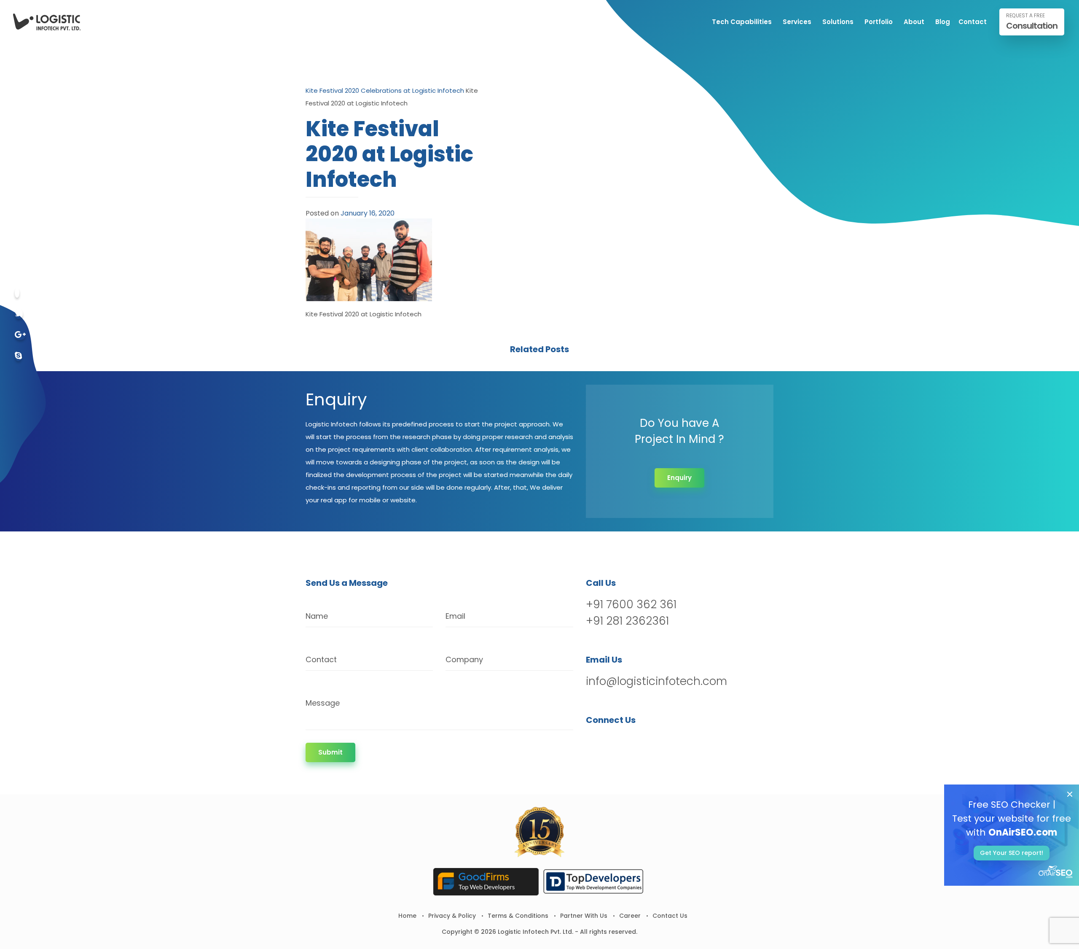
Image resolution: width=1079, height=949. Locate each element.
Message (323, 703)
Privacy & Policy (452, 915)
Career (630, 915)
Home (407, 915)
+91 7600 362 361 (631, 604)
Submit (330, 752)
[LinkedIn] (637, 742)
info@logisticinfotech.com (656, 681)
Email (455, 616)
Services (797, 21)
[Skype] (18, 356)
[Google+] (20, 335)
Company (464, 659)
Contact (972, 21)
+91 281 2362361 (627, 620)
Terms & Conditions (518, 915)
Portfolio (878, 21)
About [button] (914, 21)
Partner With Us (583, 915)
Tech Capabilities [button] (742, 21)
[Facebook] (17, 293)
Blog (942, 21)
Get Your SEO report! (1011, 853)
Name (317, 616)
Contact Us (669, 915)
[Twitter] (19, 314)
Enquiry (679, 477)
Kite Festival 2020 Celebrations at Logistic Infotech (385, 90)
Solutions (838, 21)
